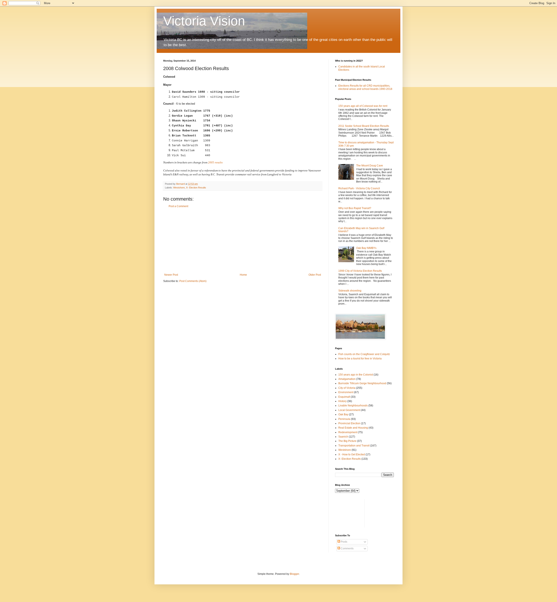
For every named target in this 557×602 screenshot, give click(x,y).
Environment (345, 392)
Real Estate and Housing (353, 427)
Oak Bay (343, 414)
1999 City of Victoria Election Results (360, 270)
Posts (343, 541)
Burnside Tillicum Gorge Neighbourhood (362, 383)
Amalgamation (347, 379)
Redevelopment (347, 432)
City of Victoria (346, 387)
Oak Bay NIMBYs (366, 248)
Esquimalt (344, 396)
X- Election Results (196, 187)
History (342, 401)
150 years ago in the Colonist (355, 374)
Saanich (343, 436)
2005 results (215, 162)
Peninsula (344, 419)
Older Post (315, 274)
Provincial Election (349, 423)
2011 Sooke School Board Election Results (363, 125)
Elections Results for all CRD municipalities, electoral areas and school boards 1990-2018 (365, 87)
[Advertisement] (242, 240)
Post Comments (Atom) (192, 281)
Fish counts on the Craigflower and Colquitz (364, 354)
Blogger (294, 573)
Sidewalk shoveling (349, 290)
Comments (347, 548)
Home (243, 274)
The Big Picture (347, 441)
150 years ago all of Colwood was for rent (362, 105)
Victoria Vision (204, 21)
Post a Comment (178, 206)
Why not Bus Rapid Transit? (354, 208)
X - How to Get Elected (351, 454)
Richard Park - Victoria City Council (359, 188)
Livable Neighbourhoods (353, 405)
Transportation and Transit (353, 445)
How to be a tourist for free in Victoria (360, 358)
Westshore (179, 187)
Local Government (349, 410)
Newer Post (171, 274)
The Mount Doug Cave (369, 165)
